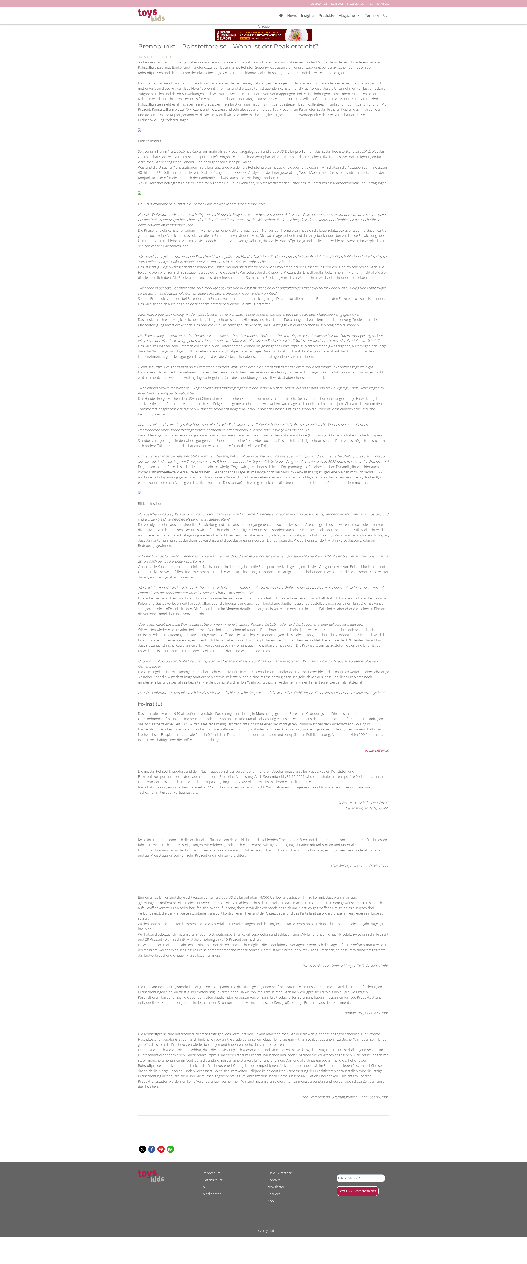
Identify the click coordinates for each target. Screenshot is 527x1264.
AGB (206, 1186)
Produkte (326, 15)
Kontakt (274, 1179)
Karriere (274, 1193)
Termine (372, 15)
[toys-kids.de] (151, 15)
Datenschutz (213, 1179)
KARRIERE (383, 3)
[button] (142, 1149)
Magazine (346, 15)
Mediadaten (212, 1193)
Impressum (211, 1172)
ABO (370, 3)
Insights (308, 15)
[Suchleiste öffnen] (385, 15)
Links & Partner (280, 1172)
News (292, 15)
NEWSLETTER (355, 3)
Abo (271, 1200)
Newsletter (276, 1186)
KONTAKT (337, 3)
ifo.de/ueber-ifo (377, 750)
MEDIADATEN (318, 3)
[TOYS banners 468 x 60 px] (263, 40)
